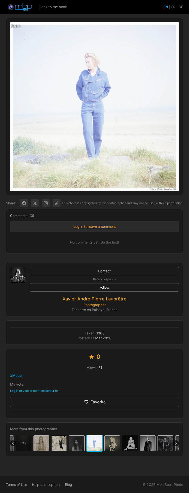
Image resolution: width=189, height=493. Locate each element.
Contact (104, 271)
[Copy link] (57, 203)
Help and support (46, 484)
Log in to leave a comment (94, 226)
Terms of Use (16, 484)
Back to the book (53, 7)
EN (165, 7)
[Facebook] (24, 203)
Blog (68, 484)
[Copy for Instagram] (46, 203)
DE (181, 7)
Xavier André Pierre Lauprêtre (94, 298)
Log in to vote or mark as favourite (34, 391)
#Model (16, 375)
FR (173, 7)
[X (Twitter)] (35, 203)
